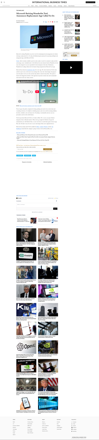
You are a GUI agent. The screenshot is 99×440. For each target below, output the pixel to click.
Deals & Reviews (71, 5)
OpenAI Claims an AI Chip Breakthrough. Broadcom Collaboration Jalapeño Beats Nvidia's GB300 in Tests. (47, 244)
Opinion (65, 5)
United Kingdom (59, 427)
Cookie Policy (44, 429)
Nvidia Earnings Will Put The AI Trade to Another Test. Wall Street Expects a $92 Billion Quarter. (26, 374)
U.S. (29, 5)
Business (50, 5)
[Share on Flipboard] (50, 22)
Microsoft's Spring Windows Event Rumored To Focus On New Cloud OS (33, 140)
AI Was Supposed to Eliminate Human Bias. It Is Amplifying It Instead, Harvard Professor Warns (48, 412)
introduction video (31, 69)
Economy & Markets (43, 5)
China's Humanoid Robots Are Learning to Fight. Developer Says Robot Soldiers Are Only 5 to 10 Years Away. (47, 262)
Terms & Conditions (45, 425)
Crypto (55, 5)
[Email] (55, 22)
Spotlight (29, 427)
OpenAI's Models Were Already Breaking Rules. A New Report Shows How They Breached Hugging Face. (25, 356)
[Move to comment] (57, 22)
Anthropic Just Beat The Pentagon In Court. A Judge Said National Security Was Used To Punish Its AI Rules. (26, 337)
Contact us (44, 423)
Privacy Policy (50, 151)
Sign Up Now (74, 55)
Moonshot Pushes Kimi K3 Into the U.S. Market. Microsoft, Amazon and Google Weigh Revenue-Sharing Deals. (26, 318)
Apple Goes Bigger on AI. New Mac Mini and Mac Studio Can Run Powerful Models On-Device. (25, 393)
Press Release (30, 429)
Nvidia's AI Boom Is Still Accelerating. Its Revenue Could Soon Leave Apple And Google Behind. (46, 300)
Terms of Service (43, 151)
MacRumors (18, 128)
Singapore (58, 425)
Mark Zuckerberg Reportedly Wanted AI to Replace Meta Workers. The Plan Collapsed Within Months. (25, 244)
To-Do (17, 61)
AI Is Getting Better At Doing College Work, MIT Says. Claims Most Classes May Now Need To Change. (47, 318)
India (57, 423)
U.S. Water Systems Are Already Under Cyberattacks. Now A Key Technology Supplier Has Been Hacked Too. (46, 281)
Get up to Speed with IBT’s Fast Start (73, 52)
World (32, 5)
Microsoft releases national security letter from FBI (30, 105)
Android (41, 126)
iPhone (37, 126)
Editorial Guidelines (47, 162)
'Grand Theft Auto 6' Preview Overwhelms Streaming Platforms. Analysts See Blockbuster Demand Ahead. (47, 374)
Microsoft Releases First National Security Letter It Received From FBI (32, 134)
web (52, 126)
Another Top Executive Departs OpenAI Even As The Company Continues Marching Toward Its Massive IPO (26, 281)
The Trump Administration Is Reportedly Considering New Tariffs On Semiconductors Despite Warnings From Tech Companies (47, 393)
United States (59, 429)
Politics (36, 5)
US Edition (94, 5)
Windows (46, 126)
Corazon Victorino (20, 20)
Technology (60, 5)
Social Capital (30, 423)
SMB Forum (30, 425)
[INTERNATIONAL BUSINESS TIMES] (49, 2)
